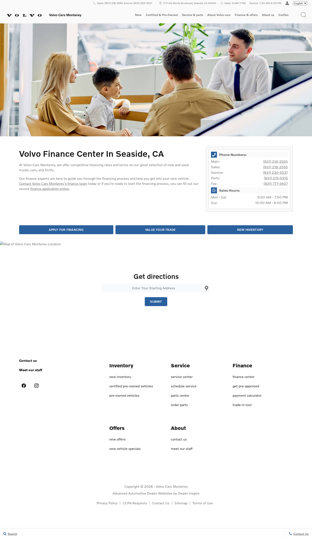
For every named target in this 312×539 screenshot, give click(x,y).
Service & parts (192, 14)
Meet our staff (30, 370)
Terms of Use (203, 503)
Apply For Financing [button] (66, 229)
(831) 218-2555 (275, 161)
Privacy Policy (107, 503)
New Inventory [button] (250, 229)
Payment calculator (247, 395)
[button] (303, 14)
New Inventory (120, 377)
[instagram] (36, 385)
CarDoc (283, 14)
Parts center (180, 395)
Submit (156, 301)
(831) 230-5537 (275, 172)
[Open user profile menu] (287, 3)
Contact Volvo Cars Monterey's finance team (53, 183)
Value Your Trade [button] (160, 229)
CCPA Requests (135, 503)
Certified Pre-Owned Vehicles (131, 386)
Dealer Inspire (189, 493)
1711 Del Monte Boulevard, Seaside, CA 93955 (189, 3)
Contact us (28, 360)
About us (268, 14)
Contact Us (160, 503)
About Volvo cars (218, 15)
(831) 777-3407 (276, 183)
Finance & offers (246, 14)
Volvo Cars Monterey (172, 486)
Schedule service (184, 386)
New (138, 14)
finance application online (49, 189)
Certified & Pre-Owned (162, 14)
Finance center (243, 377)
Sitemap (180, 503)
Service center (182, 377)
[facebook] (23, 385)
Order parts (179, 405)
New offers (117, 439)
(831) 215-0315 (276, 178)
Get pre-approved (246, 386)
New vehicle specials (125, 448)
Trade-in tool (242, 405)
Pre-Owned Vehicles (124, 395)
